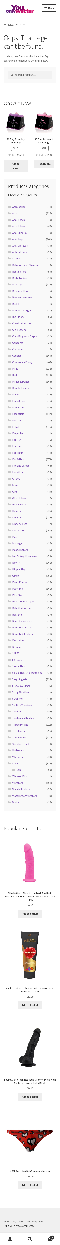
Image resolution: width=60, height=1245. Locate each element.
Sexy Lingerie (19, 679)
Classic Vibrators (21, 323)
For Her (16, 439)
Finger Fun (18, 433)
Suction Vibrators (22, 705)
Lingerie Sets (19, 523)
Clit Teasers (19, 329)
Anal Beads (18, 219)
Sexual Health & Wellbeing (27, 672)
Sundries (17, 711)
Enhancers (18, 407)
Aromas (16, 258)
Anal (15, 213)
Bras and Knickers (22, 297)
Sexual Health (20, 666)
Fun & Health (19, 459)
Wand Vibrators (21, 789)
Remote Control (21, 627)
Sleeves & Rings (21, 685)
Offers (15, 575)
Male (15, 537)
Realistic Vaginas (22, 621)
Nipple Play (19, 569)
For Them (18, 452)
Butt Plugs (18, 316)
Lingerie (17, 517)
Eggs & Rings (19, 401)
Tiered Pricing (20, 724)
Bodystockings (20, 278)
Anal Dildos (18, 226)
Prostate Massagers (23, 601)
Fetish (16, 427)
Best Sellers (19, 271)
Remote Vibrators (22, 634)
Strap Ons (18, 698)
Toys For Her (19, 731)
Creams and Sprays (23, 362)
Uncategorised (20, 744)
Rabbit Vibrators (21, 608)
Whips (15, 802)
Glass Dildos (19, 498)
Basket (46, 1236)
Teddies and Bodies (23, 718)
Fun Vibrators (20, 472)
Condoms (17, 342)
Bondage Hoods (21, 291)
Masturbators (20, 549)
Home (11, 24)
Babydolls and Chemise (25, 265)
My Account (10, 1239)
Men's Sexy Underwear (24, 556)
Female (16, 420)
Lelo (19, 769)
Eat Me (16, 394)
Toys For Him (19, 737)
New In (16, 562)
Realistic (17, 614)
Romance (17, 647)
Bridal (15, 304)
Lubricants (18, 530)
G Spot (16, 478)
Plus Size (17, 595)
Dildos (16, 375)
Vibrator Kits (19, 776)
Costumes (18, 349)
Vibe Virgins (19, 757)
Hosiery (16, 511)
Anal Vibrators (20, 245)
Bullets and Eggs (22, 310)
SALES (15, 653)
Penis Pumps (19, 582)
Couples (17, 355)
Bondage (17, 284)
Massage (17, 543)
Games (16, 485)
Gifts (15, 491)
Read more (44, 163)
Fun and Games (21, 465)
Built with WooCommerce (18, 1225)
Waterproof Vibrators (24, 795)
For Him (17, 446)
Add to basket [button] (16, 166)
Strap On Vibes (20, 692)
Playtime (17, 588)
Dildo (15, 368)
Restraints (18, 640)
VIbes (15, 763)
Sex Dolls (17, 659)
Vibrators (17, 782)
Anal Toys (17, 239)
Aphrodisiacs (19, 252)
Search (30, 1239)
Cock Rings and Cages (24, 336)
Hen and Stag (20, 504)
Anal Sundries (20, 232)
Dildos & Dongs (21, 381)
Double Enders (20, 388)
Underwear (18, 750)
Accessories (19, 206)
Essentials (18, 414)
